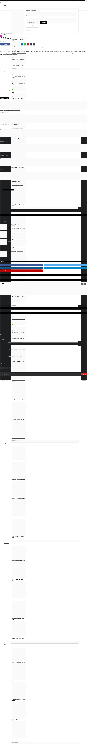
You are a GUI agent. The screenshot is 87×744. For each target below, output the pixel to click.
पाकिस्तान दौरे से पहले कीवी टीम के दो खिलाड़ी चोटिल (9, 138)
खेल (1, 32)
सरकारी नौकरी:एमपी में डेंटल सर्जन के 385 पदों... (19, 560)
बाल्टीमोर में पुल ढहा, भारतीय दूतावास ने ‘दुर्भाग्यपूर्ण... (15, 224)
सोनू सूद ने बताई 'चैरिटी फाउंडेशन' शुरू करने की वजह (15, 239)
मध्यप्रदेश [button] (5, 34)
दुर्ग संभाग (13, 15)
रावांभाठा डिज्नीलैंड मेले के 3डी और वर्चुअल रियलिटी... (18, 537)
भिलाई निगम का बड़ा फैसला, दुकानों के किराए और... (18, 92)
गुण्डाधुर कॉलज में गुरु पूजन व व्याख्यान (31, 10)
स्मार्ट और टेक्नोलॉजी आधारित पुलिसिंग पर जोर (7, 247)
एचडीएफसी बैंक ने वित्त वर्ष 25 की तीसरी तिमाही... (19, 479)
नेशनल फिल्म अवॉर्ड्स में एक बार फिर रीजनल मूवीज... (18, 400)
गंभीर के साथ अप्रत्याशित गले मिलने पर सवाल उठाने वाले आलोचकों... (12, 167)
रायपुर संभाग (13, 13)
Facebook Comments (8, 189)
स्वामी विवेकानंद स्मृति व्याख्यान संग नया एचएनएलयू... (17, 517)
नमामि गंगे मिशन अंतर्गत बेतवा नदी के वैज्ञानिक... (18, 59)
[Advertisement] (43, 76)
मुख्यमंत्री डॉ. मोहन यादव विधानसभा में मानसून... (18, 46)
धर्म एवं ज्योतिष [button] (6, 644)
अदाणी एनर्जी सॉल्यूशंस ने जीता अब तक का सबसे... (19, 461)
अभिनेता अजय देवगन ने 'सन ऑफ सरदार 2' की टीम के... (18, 381)
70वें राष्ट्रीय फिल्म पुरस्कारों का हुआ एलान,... (18, 419)
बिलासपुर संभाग (14, 12)
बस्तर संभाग (13, 17)
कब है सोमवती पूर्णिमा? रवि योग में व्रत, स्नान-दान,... (18, 720)
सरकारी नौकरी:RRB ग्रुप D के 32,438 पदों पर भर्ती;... (18, 580)
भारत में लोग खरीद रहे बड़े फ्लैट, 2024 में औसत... (19, 498)
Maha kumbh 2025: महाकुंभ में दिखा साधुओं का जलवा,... (18, 700)
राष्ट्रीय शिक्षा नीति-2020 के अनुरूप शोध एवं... (18, 65)
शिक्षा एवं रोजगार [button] (6, 543)
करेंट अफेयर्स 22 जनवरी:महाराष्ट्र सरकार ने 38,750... (18, 619)
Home (1, 30)
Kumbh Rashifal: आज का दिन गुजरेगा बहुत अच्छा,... (18, 740)
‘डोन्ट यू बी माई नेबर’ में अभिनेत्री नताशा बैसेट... (18, 438)
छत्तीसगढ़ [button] (5, 5)
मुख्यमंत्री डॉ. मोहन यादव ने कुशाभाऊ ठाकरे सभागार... (18, 40)
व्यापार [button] (5, 443)
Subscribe (44, 22)
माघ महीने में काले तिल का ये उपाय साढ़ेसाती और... (19, 662)
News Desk (27, 25)
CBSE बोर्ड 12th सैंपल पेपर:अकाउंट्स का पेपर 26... (18, 639)
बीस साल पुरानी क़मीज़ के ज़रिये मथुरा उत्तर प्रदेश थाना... (16, 251)
